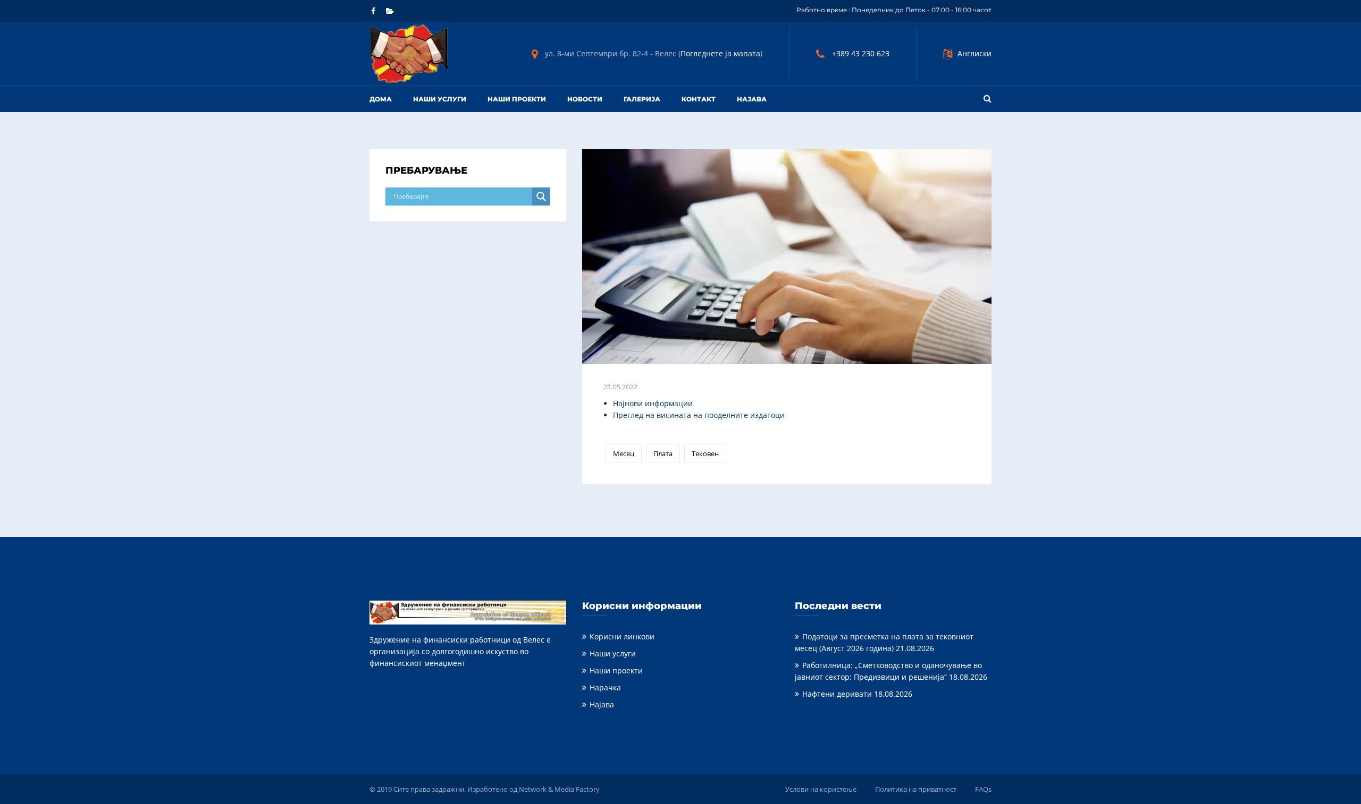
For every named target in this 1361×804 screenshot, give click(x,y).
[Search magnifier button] (541, 196)
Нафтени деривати (837, 694)
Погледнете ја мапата (720, 53)
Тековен (705, 453)
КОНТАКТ (699, 99)
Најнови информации (653, 403)
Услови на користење (820, 789)
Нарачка (605, 687)
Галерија (642, 99)
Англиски (974, 53)
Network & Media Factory (559, 789)
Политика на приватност (915, 789)
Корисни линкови (622, 636)
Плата (663, 453)
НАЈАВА (752, 99)
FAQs (983, 789)
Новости (584, 99)
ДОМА (380, 99)
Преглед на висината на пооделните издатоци (699, 415)
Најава (602, 704)
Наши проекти (517, 99)
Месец (623, 453)
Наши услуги (439, 99)
